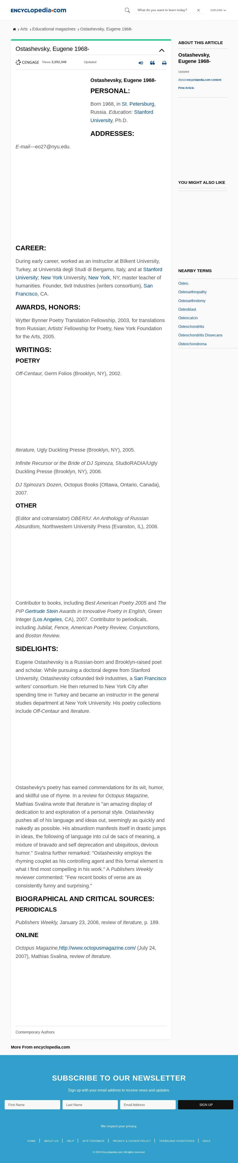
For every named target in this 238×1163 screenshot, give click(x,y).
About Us (51, 1141)
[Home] (38, 10)
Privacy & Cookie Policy (132, 1141)
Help (70, 1141)
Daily (207, 1141)
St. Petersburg (138, 104)
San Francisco (150, 678)
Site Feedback (94, 1141)
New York (51, 277)
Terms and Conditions (177, 1141)
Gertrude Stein (41, 611)
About (199, 79)
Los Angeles (48, 619)
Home (31, 1141)
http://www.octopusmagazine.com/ (97, 948)
